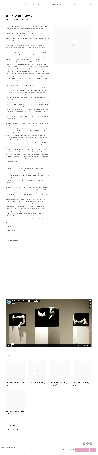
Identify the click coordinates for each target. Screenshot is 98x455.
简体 (91, 1)
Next (92, 266)
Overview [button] (49, 20)
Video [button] (71, 20)
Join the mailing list (90, 443)
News (53, 4)
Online (89, 14)
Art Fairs (31, 4)
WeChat (87, 443)
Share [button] (9, 226)
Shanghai (9, 19)
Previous (6, 266)
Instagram (84, 443)
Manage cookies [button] (9, 443)
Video (48, 4)
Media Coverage (62, 4)
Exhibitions (40, 4)
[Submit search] (91, 4)
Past (83, 14)
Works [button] (77, 20)
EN (87, 1)
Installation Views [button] (61, 20)
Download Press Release (14, 230)
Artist (24, 4)
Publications (74, 4)
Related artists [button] (86, 20)
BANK (10, 4)
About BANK (84, 4)
